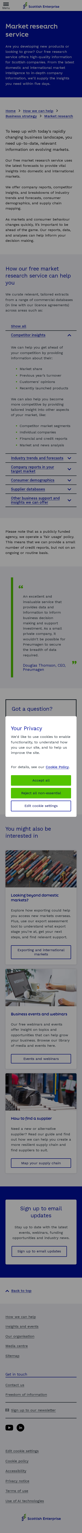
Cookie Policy (57, 767)
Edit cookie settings (41, 806)
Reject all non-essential (41, 793)
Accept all (41, 780)
